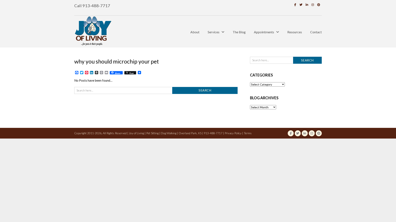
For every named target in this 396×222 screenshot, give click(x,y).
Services (213, 32)
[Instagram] (312, 4)
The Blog (239, 32)
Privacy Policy (233, 133)
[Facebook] (295, 4)
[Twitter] (300, 4)
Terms (248, 133)
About (194, 32)
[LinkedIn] (307, 4)
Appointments (264, 32)
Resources (294, 32)
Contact (316, 32)
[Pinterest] (318, 4)
